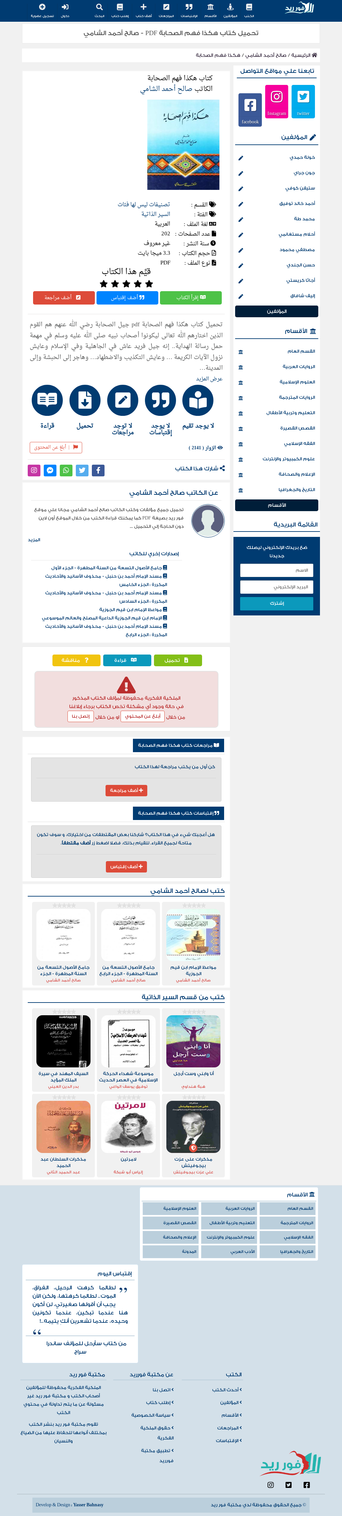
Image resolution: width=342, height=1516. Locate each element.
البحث (99, 16)
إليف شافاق (302, 296)
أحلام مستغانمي (297, 234)
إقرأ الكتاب (188, 298)
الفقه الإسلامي (299, 443)
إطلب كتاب (120, 16)
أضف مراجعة (58, 298)
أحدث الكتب (225, 1390)
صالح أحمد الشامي (266, 55)
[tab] (202, 407)
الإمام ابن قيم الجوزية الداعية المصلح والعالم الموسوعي (102, 618)
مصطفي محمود (297, 249)
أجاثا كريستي (300, 280)
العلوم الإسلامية (297, 382)
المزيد (34, 540)
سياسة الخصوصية (151, 1415)
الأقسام (210, 16)
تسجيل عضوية (42, 16)
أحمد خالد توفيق (297, 203)
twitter (303, 113)
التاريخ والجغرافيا (297, 489)
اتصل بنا (162, 1390)
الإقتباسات (189, 16)
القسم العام (301, 351)
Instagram (277, 113)
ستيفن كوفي (300, 188)
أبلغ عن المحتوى (51, 447)
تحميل (172, 660)
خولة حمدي (302, 157)
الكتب (249, 16)
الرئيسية (301, 55)
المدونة (189, 1252)
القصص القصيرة (297, 428)
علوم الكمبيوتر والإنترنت (289, 459)
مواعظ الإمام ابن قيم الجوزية (131, 609)
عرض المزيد (209, 379)
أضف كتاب (144, 16)
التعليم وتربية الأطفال (290, 413)
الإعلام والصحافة (297, 474)
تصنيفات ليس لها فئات (144, 204)
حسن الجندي (301, 265)
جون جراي (304, 172)
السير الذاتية (155, 214)
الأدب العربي (242, 1252)
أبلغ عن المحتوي (142, 716)
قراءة (121, 660)
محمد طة (304, 219)
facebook (250, 121)
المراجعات (166, 16)
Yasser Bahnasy (88, 1505)
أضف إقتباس (125, 298)
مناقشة (71, 660)
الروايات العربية (299, 366)
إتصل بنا (81, 716)
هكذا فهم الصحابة (218, 55)
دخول (65, 16)
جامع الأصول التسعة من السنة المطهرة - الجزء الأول (107, 568)
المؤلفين (230, 16)
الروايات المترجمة (297, 397)
